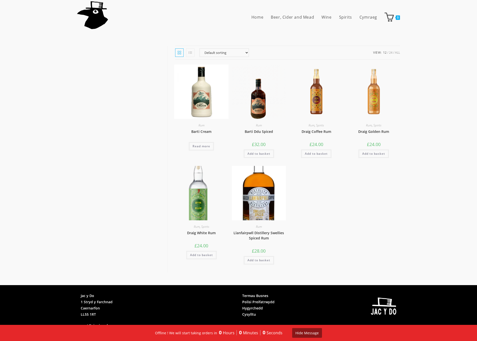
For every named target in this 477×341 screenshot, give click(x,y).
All (397, 52)
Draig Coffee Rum (316, 131)
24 (391, 52)
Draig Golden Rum (373, 131)
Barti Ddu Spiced (259, 131)
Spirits (320, 125)
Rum (201, 125)
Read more (201, 146)
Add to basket (258, 154)
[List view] (190, 52)
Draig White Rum (201, 232)
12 (385, 52)
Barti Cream (201, 131)
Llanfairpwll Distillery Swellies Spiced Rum (259, 235)
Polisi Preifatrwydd (258, 302)
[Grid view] (179, 52)
